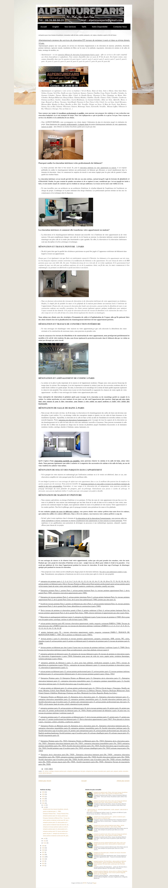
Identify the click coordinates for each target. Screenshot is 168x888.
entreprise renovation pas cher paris (76, 771)
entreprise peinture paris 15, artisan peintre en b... (55, 822)
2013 (43, 861)
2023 (43, 798)
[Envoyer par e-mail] (45, 769)
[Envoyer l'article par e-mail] (42, 769)
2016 (43, 854)
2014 (43, 859)
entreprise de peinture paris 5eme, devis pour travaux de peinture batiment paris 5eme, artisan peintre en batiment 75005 (110, 801)
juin (44, 805)
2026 (43, 792)
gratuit (108, 771)
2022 (43, 801)
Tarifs (84, 27)
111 (43, 771)
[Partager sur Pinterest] (52, 769)
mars (44, 840)
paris (112, 771)
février (45, 843)
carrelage (51, 771)
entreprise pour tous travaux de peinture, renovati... (56, 809)
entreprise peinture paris (60, 771)
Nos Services (70, 27)
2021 (43, 803)
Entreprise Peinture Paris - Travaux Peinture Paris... (56, 813)
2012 (43, 863)
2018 (43, 850)
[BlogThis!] (47, 769)
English (55, 27)
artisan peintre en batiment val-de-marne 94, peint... (56, 835)
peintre (120, 771)
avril (44, 838)
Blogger (94, 883)
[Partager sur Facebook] (50, 769)
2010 (43, 865)
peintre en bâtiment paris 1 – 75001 (52, 811)
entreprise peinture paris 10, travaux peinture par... (56, 815)
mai (44, 807)
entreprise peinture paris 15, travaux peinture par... (56, 831)
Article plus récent (44, 781)
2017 (43, 852)
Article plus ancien (123, 781)
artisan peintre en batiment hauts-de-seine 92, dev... (56, 824)
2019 (43, 848)
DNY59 (84, 883)
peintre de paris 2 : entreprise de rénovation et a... (55, 833)
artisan (46, 771)
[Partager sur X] (48, 769)
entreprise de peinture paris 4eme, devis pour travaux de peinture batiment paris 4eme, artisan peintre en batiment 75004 (110, 834)
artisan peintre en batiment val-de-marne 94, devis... (56, 820)
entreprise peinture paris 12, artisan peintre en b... (55, 829)
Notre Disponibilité (99, 27)
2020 (43, 845)
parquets (116, 771)
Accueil (44, 27)
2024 (43, 796)
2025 (43, 794)
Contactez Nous (120, 27)
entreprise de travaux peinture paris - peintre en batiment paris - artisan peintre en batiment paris (110, 817)
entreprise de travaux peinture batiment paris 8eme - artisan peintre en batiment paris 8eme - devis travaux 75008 (109, 826)
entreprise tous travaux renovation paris (96, 771)
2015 (43, 856)
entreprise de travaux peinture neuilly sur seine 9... (56, 827)
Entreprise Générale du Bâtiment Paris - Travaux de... (56, 818)
